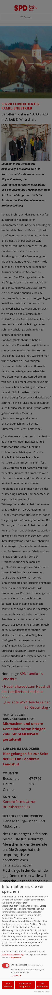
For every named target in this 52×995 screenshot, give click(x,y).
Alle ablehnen (7, 985)
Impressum (16, 957)
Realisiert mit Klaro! (41, 991)
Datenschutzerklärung (13, 954)
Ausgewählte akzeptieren (24, 985)
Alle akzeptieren (42, 985)
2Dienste (16, 975)
